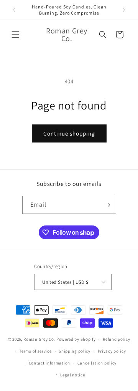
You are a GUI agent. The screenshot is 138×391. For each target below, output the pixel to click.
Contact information (49, 363)
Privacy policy (112, 351)
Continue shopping (69, 133)
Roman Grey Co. (39, 339)
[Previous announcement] (14, 10)
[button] (15, 34)
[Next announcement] (123, 10)
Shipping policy (74, 351)
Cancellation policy (97, 363)
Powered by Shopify (76, 339)
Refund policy (116, 339)
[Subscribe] (107, 205)
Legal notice (72, 375)
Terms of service (35, 351)
